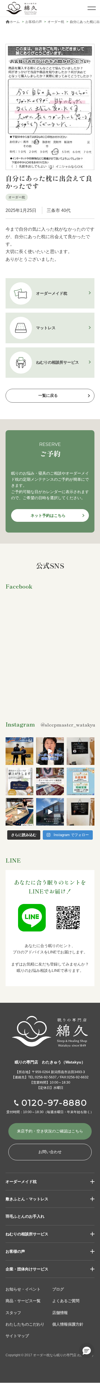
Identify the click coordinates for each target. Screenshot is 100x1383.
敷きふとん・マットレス (27, 1199)
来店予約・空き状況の (50, 1131)
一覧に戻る (48, 395)
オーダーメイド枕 (21, 1181)
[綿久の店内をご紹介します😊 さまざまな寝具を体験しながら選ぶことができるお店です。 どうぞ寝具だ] (50, 812)
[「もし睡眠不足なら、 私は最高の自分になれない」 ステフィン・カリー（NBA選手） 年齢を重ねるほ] (80, 751)
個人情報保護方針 (67, 1324)
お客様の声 (15, 1251)
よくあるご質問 (65, 1301)
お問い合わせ (50, 1152)
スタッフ (13, 1312)
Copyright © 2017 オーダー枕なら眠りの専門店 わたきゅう (50, 1355)
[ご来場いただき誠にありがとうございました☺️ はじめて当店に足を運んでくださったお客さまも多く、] (50, 781)
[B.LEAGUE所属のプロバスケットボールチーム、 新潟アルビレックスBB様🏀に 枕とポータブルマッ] (19, 751)
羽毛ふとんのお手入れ (25, 1216)
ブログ (58, 1289)
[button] (86, 1350)
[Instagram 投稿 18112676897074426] (19, 812)
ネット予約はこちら (48, 515)
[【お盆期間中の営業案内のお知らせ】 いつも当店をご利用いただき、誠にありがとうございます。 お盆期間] (80, 781)
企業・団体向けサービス (27, 1269)
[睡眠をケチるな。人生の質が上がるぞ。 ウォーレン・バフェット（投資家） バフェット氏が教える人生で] (80, 812)
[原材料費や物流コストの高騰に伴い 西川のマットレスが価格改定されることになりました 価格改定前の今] (19, 781)
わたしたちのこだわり (25, 1324)
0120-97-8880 (54, 1103)
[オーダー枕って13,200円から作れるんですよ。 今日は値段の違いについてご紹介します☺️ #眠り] (50, 751)
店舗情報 (60, 1312)
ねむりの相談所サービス (27, 1234)
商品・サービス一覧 (23, 1301)
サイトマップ (17, 1336)
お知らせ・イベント (23, 1289)
